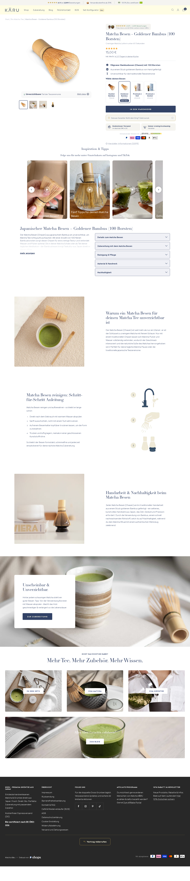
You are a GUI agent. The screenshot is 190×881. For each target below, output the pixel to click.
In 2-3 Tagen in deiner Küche (127, 56)
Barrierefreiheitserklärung (53, 800)
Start (7, 19)
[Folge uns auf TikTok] (99, 806)
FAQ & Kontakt (64, 9)
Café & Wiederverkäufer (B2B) (56, 808)
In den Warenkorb (140, 109)
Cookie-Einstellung (50, 821)
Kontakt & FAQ (48, 804)
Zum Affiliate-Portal (132, 802)
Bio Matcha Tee (17, 19)
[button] (112, 48)
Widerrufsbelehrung (51, 825)
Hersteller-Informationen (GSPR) (123, 143)
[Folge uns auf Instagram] (85, 806)
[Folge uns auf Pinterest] (92, 806)
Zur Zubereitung (37, 616)
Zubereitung (38, 9)
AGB (44, 812)
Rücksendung (48, 796)
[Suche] (172, 10)
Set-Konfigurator (93, 9)
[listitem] (112, 92)
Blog (51, 9)
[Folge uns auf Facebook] (78, 806)
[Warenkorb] (183, 10)
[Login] (178, 10)
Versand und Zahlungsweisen (55, 829)
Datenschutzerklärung (52, 817)
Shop (26, 9)
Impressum (47, 792)
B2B (77, 9)
